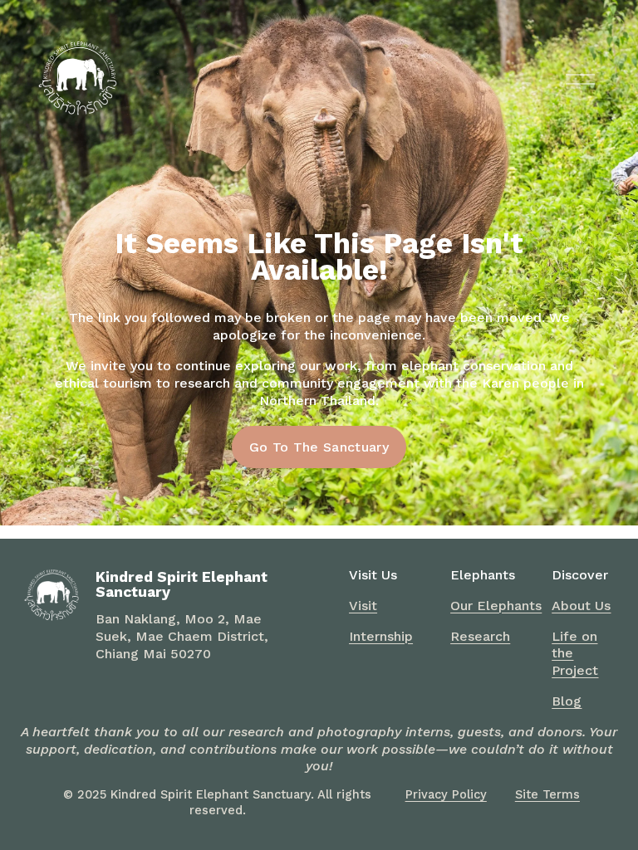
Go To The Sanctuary (319, 447)
